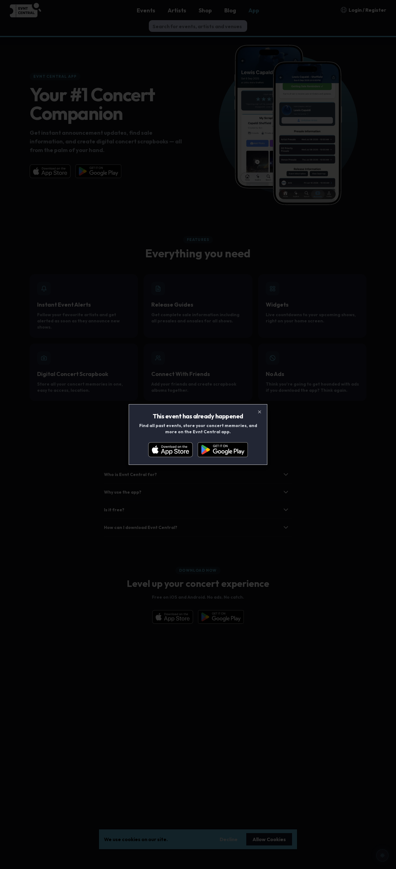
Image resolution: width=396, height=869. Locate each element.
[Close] (259, 411)
